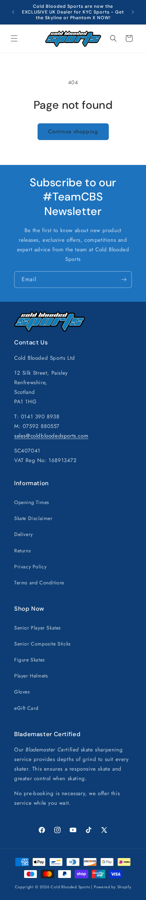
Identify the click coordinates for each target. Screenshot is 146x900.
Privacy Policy (30, 566)
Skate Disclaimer (33, 518)
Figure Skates (29, 659)
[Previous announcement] (13, 12)
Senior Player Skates (37, 627)
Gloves (22, 691)
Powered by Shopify (112, 887)
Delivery (23, 534)
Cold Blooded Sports (70, 887)
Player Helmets (31, 675)
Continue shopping (73, 131)
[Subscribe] (123, 279)
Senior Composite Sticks (42, 643)
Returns (22, 550)
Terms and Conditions (39, 582)
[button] (14, 38)
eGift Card (26, 708)
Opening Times (31, 502)
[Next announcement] (133, 12)
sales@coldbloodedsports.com (51, 436)
